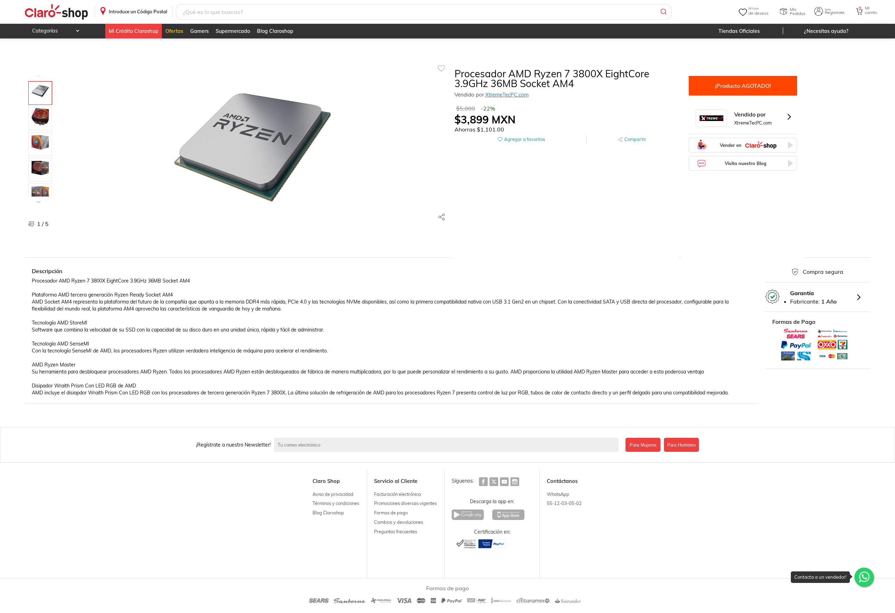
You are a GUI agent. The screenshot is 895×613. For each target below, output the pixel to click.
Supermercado (233, 31)
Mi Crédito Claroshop (133, 31)
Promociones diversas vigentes (405, 503)
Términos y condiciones (336, 503)
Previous (38, 70)
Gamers (199, 31)
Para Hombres (681, 445)
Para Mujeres (643, 445)
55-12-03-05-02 (564, 503)
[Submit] (663, 12)
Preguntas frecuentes (395, 531)
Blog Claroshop (275, 31)
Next (38, 196)
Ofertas (174, 31)
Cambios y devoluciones (398, 522)
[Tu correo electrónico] (448, 445)
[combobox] (424, 12)
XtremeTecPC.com (507, 94)
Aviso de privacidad (333, 494)
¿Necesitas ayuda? (826, 31)
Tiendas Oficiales (739, 31)
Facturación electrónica (397, 494)
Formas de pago (391, 512)
